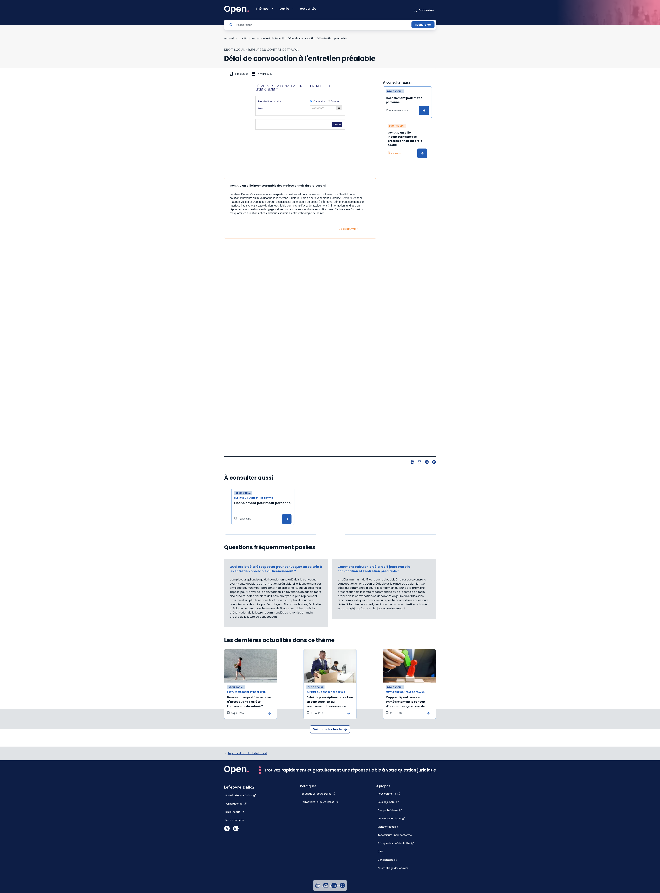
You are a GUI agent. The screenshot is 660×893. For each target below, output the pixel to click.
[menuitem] (318, 885)
